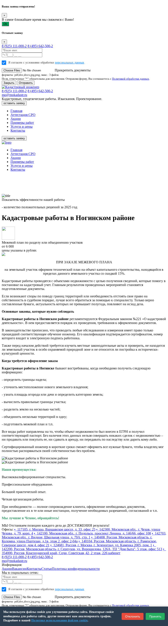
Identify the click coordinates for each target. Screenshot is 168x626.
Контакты (17, 130)
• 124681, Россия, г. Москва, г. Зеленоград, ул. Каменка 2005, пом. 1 (101, 545)
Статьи (46, 569)
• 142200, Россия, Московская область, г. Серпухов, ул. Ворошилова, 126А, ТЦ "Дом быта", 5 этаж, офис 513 (82, 547)
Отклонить (132, 616)
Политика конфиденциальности (76, 569)
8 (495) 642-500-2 (40, 46)
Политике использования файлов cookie (59, 620)
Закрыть (9, 83)
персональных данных (69, 62)
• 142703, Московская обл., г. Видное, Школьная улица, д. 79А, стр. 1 (84, 535)
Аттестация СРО (22, 115)
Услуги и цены (21, 126)
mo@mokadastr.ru (14, 95)
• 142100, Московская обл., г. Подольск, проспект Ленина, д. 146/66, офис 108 (92, 533)
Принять (155, 616)
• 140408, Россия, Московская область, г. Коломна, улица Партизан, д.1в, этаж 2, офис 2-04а (77, 539)
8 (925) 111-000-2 (14, 46)
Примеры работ (22, 122)
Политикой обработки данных (130, 78)
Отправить (26, 83)
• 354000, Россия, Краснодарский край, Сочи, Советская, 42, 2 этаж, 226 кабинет (84, 551)
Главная (16, 111)
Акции (15, 119)
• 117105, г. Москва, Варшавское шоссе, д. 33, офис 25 (54, 529)
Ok (5, 24)
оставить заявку (14, 103)
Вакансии (19, 569)
